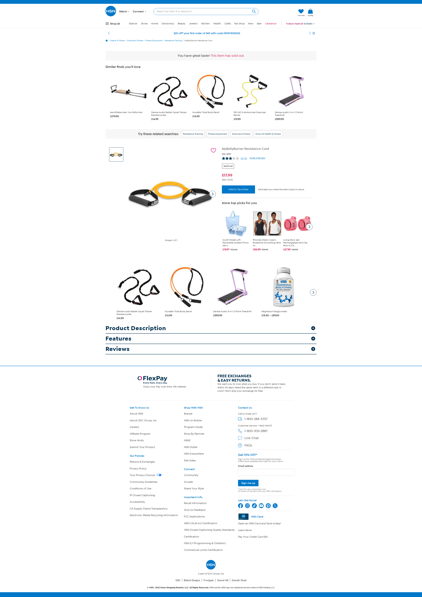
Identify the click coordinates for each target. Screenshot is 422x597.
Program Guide (193, 427)
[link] (310, 13)
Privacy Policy (138, 468)
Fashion (133, 23)
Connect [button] (138, 11)
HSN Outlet (190, 447)
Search (253, 11)
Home (154, 23)
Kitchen (205, 23)
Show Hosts (137, 440)
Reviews (118, 349)
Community (191, 475)
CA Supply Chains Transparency (148, 508)
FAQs (248, 445)
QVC (178, 580)
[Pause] (314, 33)
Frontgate (209, 580)
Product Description (136, 328)
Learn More (245, 530)
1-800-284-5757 (255, 419)
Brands (188, 413)
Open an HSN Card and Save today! (259, 523)
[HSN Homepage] (107, 41)
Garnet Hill (222, 580)
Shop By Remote (194, 433)
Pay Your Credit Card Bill (253, 536)
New (250, 23)
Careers (134, 427)
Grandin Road (239, 580)
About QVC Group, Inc (143, 420)
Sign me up (248, 483)
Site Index (190, 460)
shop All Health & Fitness (268, 134)
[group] (267, 175)
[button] (280, 13)
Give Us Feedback (195, 509)
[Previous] (109, 33)
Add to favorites (238, 189)
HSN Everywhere (194, 453)
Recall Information (195, 503)
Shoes (144, 23)
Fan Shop (239, 23)
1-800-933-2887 (255, 431)
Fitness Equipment (217, 134)
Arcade (188, 481)
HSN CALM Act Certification (200, 523)
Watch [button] (123, 11)
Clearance (270, 23)
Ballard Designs (192, 580)
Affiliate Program (140, 433)
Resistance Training (193, 134)
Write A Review (257, 158)
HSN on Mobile (193, 420)
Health (217, 23)
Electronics (168, 23)
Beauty (181, 23)
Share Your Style (194, 488)
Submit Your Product (142, 447)
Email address (245, 466)
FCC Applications (194, 516)
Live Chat (251, 438)
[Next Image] (212, 194)
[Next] (310, 33)
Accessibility (137, 501)
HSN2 (187, 440)
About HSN (136, 413)
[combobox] (204, 11)
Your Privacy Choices (143, 475)
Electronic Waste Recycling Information (154, 515)
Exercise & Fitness (241, 134)
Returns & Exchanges (142, 461)
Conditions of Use (140, 488)
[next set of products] (309, 227)
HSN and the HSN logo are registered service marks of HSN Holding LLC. (211, 587)
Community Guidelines (143, 481)
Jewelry (193, 23)
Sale (259, 23)
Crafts (227, 23)
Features (119, 338)
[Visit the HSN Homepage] (111, 15)
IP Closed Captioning (142, 495)
